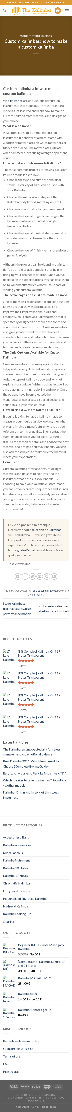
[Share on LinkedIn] (54, 576)
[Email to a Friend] (39, 576)
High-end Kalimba (15, 906)
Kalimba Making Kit (17, 914)
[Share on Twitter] (32, 576)
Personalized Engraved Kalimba (25, 898)
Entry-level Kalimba (16, 891)
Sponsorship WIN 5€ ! (18, 1048)
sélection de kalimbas (46, 530)
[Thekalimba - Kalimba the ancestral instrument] (31, 10)
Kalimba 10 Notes (15, 868)
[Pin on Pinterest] (47, 576)
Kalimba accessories (17, 845)
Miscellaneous (13, 853)
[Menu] (66, 10)
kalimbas (16, 100)
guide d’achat (26, 550)
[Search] (4, 10)
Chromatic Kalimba (16, 883)
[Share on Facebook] (25, 576)
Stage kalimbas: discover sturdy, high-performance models (17, 608)
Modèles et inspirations (36, 36)
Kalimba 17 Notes (15, 875)
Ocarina (8, 921)
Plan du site (11, 1071)
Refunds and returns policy (21, 1041)
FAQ (6, 1064)
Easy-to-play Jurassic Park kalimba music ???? (34, 773)
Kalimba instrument (16, 860)
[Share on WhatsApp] (18, 576)
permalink (37, 594)
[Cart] (58, 10)
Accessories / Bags (16, 837)
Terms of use (11, 1056)
